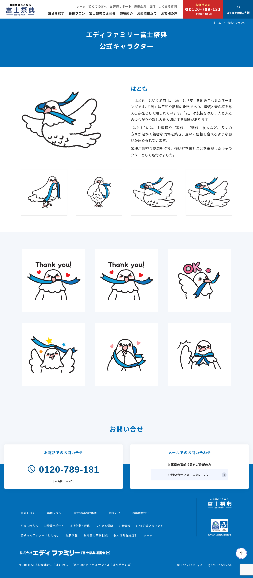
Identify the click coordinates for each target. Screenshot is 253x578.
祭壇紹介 (126, 13)
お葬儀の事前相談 (96, 535)
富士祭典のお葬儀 (102, 13)
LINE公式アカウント (149, 526)
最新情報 (72, 535)
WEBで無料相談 (238, 12)
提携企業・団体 (145, 6)
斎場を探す (56, 13)
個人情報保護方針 (126, 535)
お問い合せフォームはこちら (188, 474)
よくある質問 (167, 6)
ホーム (81, 6)
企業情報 (124, 526)
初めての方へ (97, 6)
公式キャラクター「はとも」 (40, 535)
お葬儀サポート (121, 6)
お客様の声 (169, 13)
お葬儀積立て (147, 13)
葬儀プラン (77, 13)
